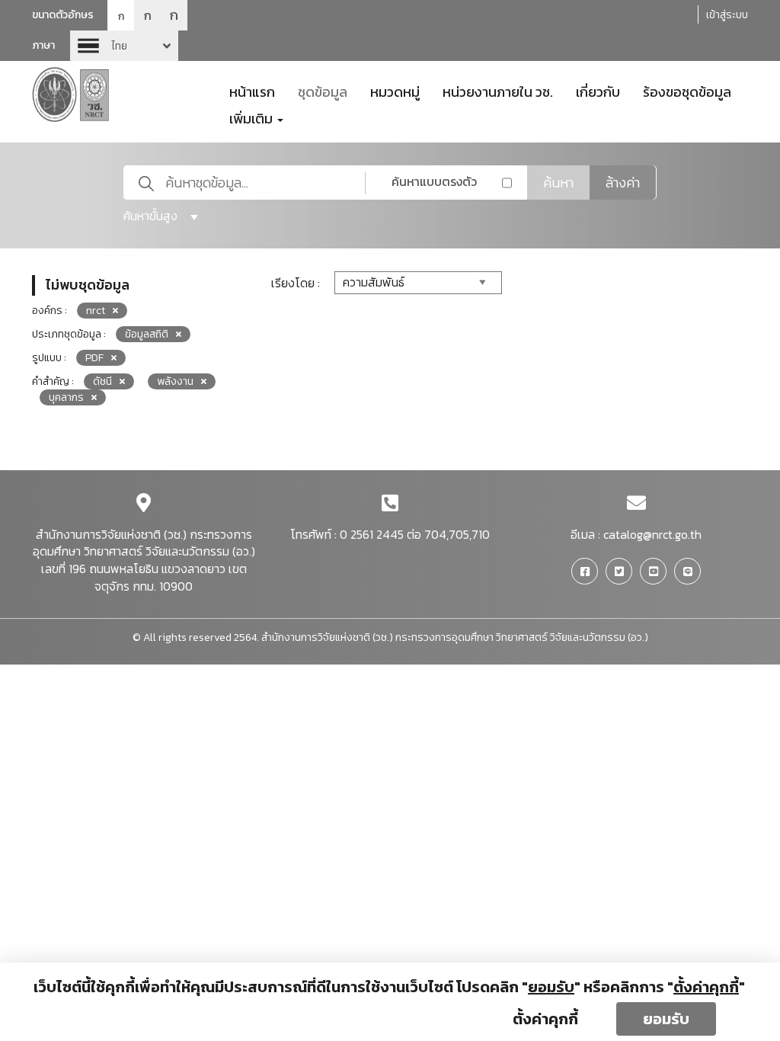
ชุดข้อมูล (322, 91)
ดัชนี (102, 381)
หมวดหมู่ (395, 91)
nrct (95, 311)
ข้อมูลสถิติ (146, 334)
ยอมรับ (666, 1018)
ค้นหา (558, 182)
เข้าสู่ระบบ (727, 15)
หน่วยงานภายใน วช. (498, 91)
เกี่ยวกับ (598, 91)
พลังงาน (175, 381)
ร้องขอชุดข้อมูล (687, 91)
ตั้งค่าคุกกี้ (545, 1018)
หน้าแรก (252, 91)
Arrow (124, 45)
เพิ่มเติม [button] (252, 117)
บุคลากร (66, 397)
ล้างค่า (623, 182)
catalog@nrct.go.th (652, 534)
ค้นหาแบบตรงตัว (434, 181)
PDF (94, 358)
